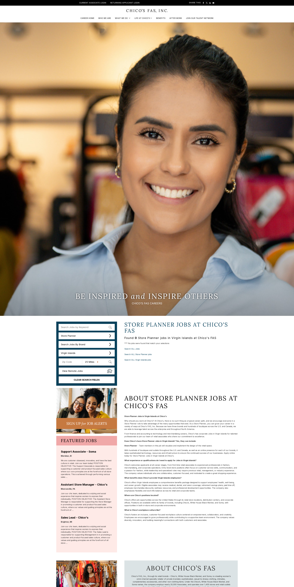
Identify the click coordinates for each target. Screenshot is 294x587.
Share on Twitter (207, 3)
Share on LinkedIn (210, 3)
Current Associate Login (92, 3)
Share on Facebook (203, 3)
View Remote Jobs (72, 371)
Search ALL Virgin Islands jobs (137, 360)
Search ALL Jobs (132, 349)
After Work (175, 18)
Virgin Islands (68, 353)
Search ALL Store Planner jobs (138, 354)
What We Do (121, 18)
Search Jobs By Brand (73, 344)
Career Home (87, 18)
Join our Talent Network (199, 18)
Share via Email (213, 3)
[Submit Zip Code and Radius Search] (110, 362)
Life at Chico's (142, 18)
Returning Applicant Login (125, 3)
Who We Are (104, 18)
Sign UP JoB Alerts (86, 423)
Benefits (160, 18)
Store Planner (68, 335)
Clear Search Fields (87, 379)
